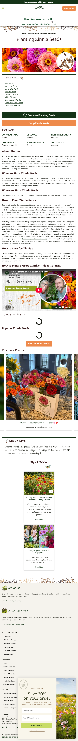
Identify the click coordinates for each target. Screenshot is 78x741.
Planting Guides (33, 33)
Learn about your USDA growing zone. (39, 2)
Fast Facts (9, 83)
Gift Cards (14, 587)
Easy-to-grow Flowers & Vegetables (39, 552)
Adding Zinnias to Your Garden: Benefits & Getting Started (39, 499)
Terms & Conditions (10, 737)
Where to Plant (11, 89)
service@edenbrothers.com (11, 723)
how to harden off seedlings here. (34, 239)
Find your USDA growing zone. (13, 624)
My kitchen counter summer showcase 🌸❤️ (39, 423)
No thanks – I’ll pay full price (37, 730)
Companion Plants (13, 100)
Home (24, 33)
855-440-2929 (7, 721)
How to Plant (10, 92)
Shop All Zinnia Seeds (39, 343)
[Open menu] (3, 8)
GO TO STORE (69, 8)
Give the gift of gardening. (12, 601)
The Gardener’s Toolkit (39, 19)
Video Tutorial (11, 97)
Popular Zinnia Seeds (14, 103)
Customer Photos (12, 105)
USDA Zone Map (18, 611)
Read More (39, 519)
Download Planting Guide (41, 115)
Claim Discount (36, 725)
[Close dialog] (73, 680)
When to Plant (11, 86)
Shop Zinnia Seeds (39, 123)
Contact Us (5, 717)
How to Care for (11, 94)
